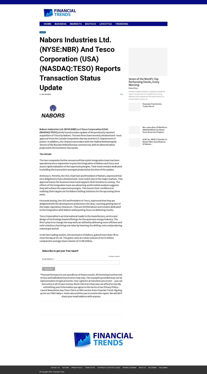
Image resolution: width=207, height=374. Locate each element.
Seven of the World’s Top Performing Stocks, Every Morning (144, 82)
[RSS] (49, 2)
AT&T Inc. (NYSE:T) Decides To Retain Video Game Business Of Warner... (155, 141)
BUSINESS (60, 23)
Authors (65, 368)
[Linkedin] (45, 2)
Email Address (48, 259)
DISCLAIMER (163, 368)
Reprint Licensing (129, 368)
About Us (142, 368)
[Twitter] (53, 2)
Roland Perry (133, 88)
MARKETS (76, 23)
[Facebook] (41, 2)
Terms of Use (90, 368)
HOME (47, 23)
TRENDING (121, 23)
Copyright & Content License (108, 368)
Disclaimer (152, 368)
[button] (164, 24)
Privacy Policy (77, 368)
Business (42, 32)
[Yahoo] (57, 2)
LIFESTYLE (105, 23)
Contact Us (55, 368)
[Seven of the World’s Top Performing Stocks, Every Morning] (148, 62)
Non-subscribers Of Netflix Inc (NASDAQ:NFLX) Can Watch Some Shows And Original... (155, 129)
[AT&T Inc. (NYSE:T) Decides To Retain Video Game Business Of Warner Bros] (135, 142)
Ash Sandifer (46, 94)
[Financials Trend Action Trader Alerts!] (135, 107)
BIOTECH (90, 23)
